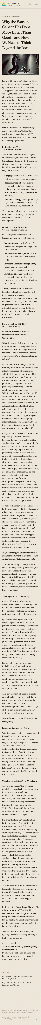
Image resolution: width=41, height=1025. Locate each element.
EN (27, 4)
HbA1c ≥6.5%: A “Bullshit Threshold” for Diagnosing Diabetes (17, 978)
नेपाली (30, 4)
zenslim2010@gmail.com (10, 1019)
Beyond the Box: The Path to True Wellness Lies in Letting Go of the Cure (20, 984)
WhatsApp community (26, 1019)
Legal (36, 1019)
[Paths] (36, 4)
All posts (5, 973)
